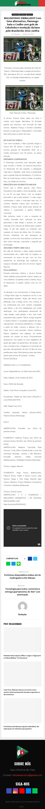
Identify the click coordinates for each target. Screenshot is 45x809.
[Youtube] (22, 790)
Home (22, 807)
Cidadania (15, 14)
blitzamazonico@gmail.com (27, 775)
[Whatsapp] (35, 790)
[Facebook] (9, 790)
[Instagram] (15, 790)
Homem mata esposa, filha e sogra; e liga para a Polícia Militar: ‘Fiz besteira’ (22, 656)
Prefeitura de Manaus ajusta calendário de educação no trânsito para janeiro (21, 727)
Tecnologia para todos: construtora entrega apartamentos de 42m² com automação (22, 592)
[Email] (28, 790)
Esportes (29, 14)
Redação (17, 34)
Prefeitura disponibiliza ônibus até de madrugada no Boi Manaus (22, 576)
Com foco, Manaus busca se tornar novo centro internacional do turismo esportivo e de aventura (22, 692)
